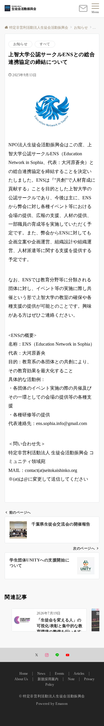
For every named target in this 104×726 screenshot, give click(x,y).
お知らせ (20, 44)
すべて (45, 44)
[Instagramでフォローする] (47, 655)
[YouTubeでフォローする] (67, 655)
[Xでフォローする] (36, 655)
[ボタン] (83, 10)
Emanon (61, 704)
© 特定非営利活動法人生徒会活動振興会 (52, 696)
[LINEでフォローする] (57, 655)
